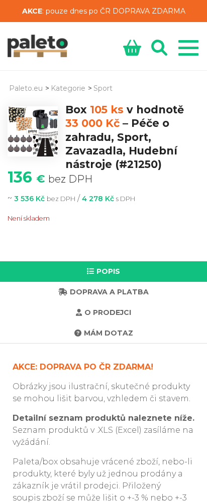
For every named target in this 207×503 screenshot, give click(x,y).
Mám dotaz (108, 333)
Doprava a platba (109, 291)
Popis (108, 271)
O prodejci (107, 312)
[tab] (103, 271)
